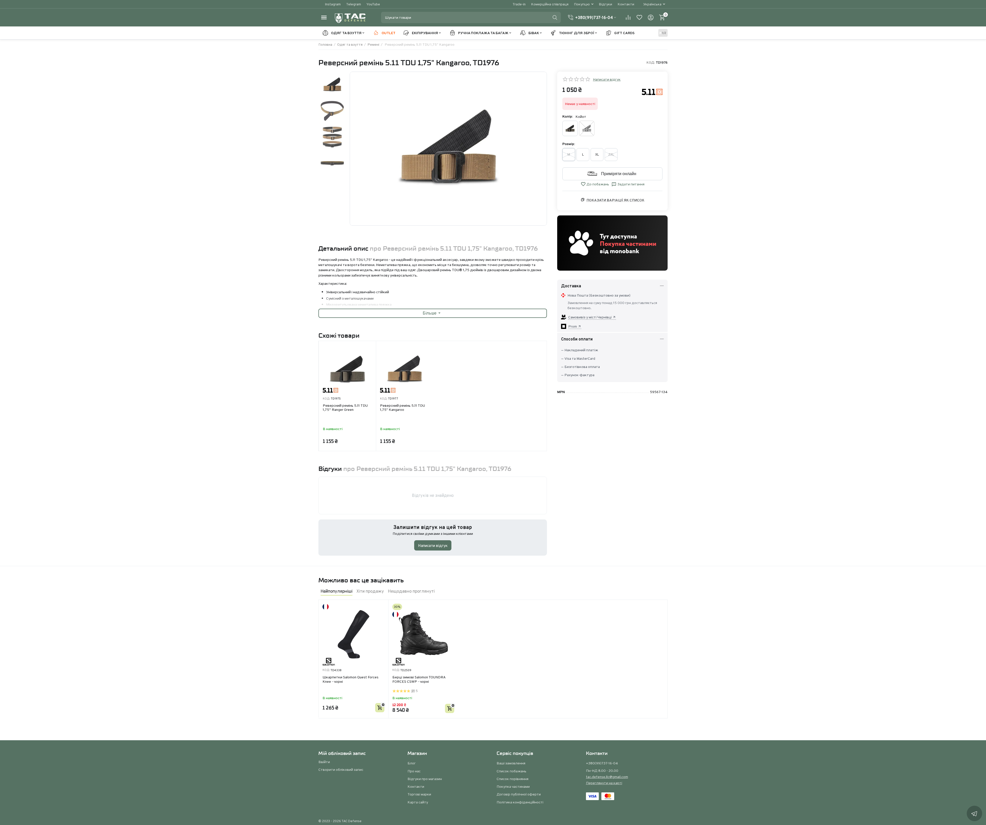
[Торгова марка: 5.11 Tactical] (652, 91)
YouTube (373, 4)
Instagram (333, 4)
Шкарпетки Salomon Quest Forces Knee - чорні (350, 679)
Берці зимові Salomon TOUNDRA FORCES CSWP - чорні (418, 679)
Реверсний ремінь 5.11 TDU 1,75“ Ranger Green (345, 407)
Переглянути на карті (604, 782)
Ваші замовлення (511, 763)
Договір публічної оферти (519, 794)
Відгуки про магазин (424, 778)
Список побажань (511, 771)
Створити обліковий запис (340, 769)
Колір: (567, 116)
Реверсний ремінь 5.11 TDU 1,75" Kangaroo (402, 407)
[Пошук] (555, 17)
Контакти (626, 4)
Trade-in (519, 4)
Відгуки (605, 4)
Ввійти (324, 761)
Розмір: (568, 143)
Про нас (414, 771)
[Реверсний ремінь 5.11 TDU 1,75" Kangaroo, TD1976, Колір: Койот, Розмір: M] (448, 149)
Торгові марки (419, 794)
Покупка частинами (513, 786)
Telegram (353, 4)
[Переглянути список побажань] (639, 17)
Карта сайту (417, 802)
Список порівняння (512, 778)
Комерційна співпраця (549, 4)
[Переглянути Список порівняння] (628, 17)
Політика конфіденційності (520, 802)
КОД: (651, 62)
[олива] (570, 128)
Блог (411, 763)
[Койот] (586, 128)
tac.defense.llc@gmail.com (607, 776)
